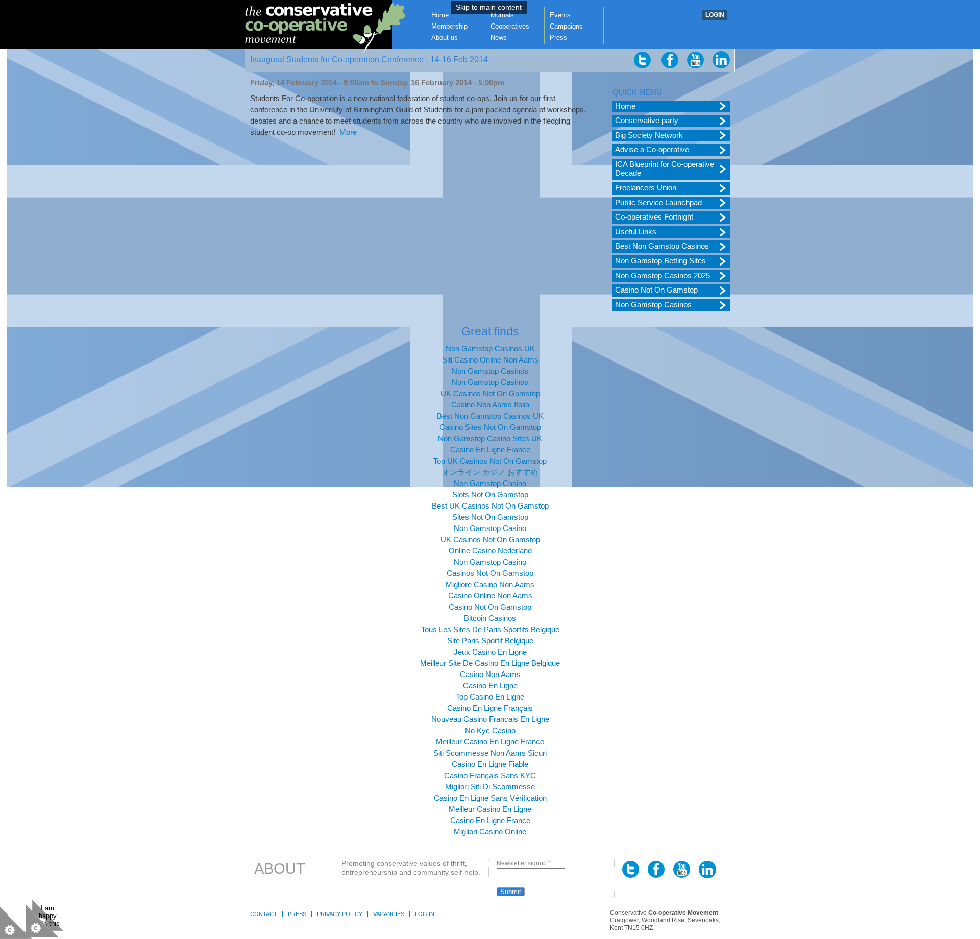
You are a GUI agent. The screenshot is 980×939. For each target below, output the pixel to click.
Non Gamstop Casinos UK (490, 349)
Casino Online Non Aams (490, 596)
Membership (449, 26)
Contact (263, 914)
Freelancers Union (645, 188)
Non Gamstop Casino (490, 483)
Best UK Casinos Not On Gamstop (490, 506)
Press (558, 37)
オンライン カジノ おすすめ (490, 472)
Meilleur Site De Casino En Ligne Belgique (490, 663)
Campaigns (566, 26)
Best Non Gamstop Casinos (662, 246)
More (348, 132)
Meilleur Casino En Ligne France (490, 742)
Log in (424, 914)
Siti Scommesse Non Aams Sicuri (490, 753)
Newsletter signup (524, 863)
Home (440, 15)
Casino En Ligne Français (490, 708)
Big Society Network (649, 135)
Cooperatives (510, 26)
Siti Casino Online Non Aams (490, 360)
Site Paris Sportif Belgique (490, 641)
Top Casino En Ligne (490, 697)
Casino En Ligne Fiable (490, 764)
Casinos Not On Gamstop (490, 573)
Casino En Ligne (490, 686)
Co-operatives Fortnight (654, 217)
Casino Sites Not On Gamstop (490, 427)
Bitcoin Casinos (490, 618)
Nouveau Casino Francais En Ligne (490, 719)
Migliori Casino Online (490, 832)
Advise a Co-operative (652, 150)
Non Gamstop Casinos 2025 (662, 276)
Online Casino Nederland (490, 551)
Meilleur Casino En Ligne (490, 809)
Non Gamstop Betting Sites (660, 261)
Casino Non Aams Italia (490, 405)
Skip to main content (489, 7)
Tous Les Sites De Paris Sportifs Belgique (490, 629)
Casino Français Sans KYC (490, 776)
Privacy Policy (339, 914)
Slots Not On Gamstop (490, 495)
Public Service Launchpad (658, 203)
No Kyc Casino (490, 731)
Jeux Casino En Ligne (490, 652)
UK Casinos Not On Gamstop (490, 394)
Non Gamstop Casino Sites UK (490, 439)
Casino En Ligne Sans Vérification (490, 798)
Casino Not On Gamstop (656, 290)
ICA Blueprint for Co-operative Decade (664, 169)
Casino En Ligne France (490, 450)
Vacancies (388, 914)
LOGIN (714, 14)
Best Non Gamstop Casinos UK (490, 416)
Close (42, 921)
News (499, 37)
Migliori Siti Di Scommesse (490, 787)
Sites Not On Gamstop (490, 517)
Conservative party (646, 120)
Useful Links (635, 232)
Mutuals (502, 15)
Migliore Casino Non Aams (490, 585)
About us (444, 37)
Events (560, 15)
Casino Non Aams (490, 674)
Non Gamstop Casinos (653, 305)
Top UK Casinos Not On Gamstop (490, 461)
